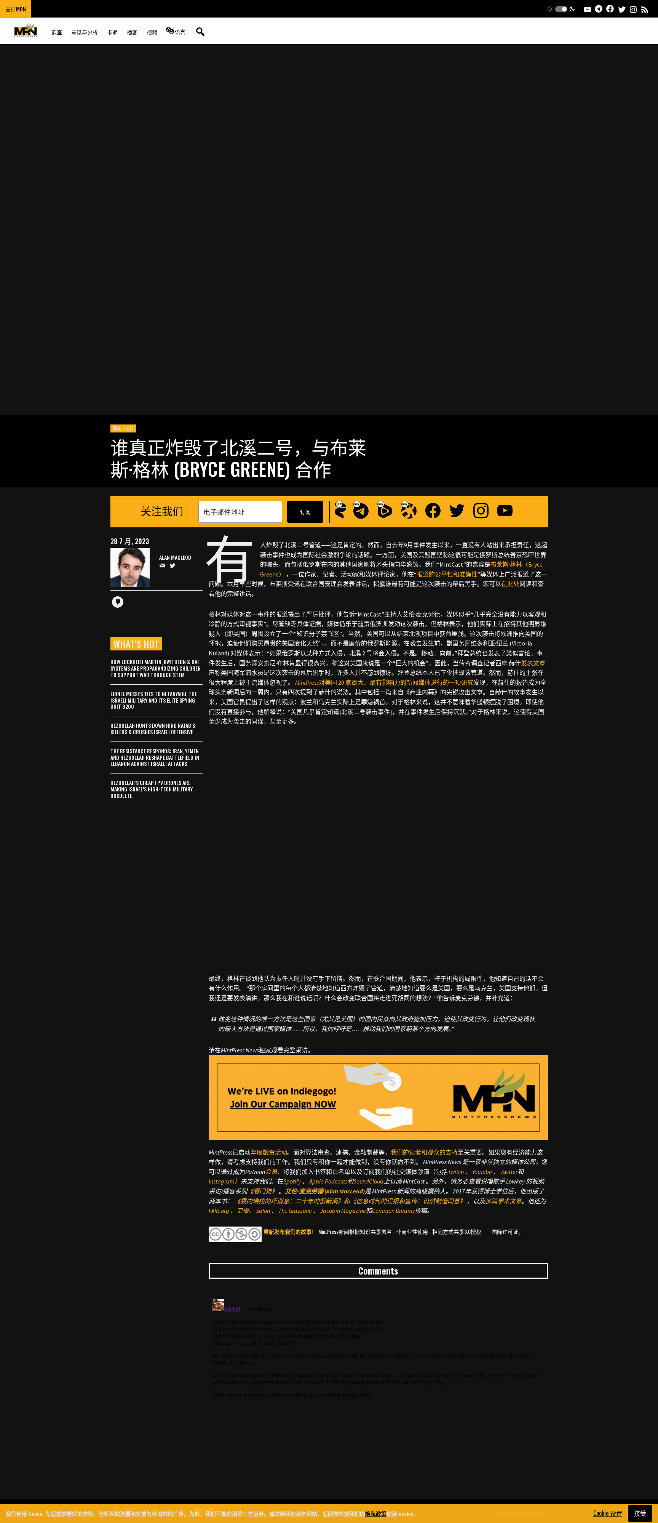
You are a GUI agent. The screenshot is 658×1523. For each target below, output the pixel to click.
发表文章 (533, 663)
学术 (503, 1201)
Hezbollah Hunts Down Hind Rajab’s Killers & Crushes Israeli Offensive (152, 728)
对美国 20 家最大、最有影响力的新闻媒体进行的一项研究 (384, 682)
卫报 (242, 1210)
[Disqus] (378, 1391)
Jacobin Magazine (343, 1210)
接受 (640, 1513)
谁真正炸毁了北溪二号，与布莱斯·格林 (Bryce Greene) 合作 (238, 457)
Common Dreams (393, 1210)
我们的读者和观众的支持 (424, 1152)
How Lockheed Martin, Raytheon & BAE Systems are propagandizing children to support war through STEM (155, 668)
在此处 (510, 584)
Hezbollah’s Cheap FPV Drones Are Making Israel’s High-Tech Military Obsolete (151, 788)
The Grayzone (295, 1210)
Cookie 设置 (607, 1513)
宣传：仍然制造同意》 (435, 1201)
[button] (561, 9)
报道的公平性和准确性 (447, 574)
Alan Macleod (175, 557)
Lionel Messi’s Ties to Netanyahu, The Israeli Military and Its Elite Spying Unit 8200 (153, 700)
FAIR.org (219, 1210)
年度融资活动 (269, 1152)
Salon (263, 1210)
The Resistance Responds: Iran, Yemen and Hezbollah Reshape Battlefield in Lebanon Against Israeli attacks (154, 757)
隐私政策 (375, 1513)
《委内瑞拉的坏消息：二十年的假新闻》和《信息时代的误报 (316, 1201)
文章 (515, 1201)
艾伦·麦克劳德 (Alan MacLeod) (325, 1191)
